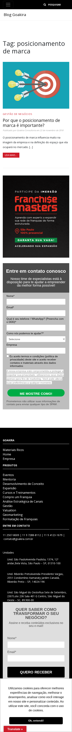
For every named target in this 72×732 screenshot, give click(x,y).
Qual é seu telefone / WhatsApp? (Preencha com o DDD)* (35, 320)
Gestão (8, 506)
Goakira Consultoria (26, 130)
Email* (10, 307)
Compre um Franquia (17, 497)
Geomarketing (13, 515)
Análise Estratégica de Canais (23, 501)
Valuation (9, 510)
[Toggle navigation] (8, 4)
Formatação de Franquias (20, 519)
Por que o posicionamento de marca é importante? (31, 122)
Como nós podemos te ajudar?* (25, 333)
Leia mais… (11, 155)
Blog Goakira (15, 14)
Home (7, 454)
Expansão (9, 488)
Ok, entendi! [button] (36, 720)
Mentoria (9, 479)
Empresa (11, 344)
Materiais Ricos (13, 450)
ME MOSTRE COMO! (36, 394)
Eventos (8, 475)
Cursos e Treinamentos (19, 493)
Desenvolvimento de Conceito (23, 484)
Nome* (10, 295)
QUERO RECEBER (36, 672)
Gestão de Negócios (17, 114)
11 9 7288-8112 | (33, 535)
